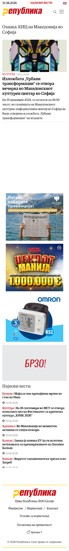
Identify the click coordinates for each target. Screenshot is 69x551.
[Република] (22, 11)
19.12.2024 (23, 74)
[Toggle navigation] (61, 11)
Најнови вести (16, 386)
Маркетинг (35, 508)
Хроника (8, 426)
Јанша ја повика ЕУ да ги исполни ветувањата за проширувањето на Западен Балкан (33, 444)
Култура (8, 74)
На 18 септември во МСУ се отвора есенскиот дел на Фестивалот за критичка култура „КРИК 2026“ (33, 412)
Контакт (52, 508)
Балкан (7, 393)
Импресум (15, 508)
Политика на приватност (34, 524)
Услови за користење (34, 516)
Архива (35, 532)
